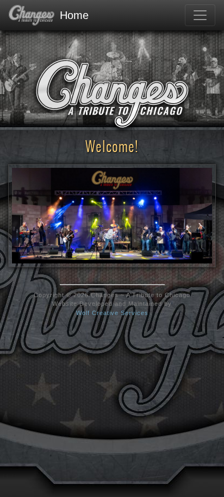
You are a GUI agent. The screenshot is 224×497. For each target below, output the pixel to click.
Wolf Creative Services (112, 313)
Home (74, 15)
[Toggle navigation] (200, 15)
